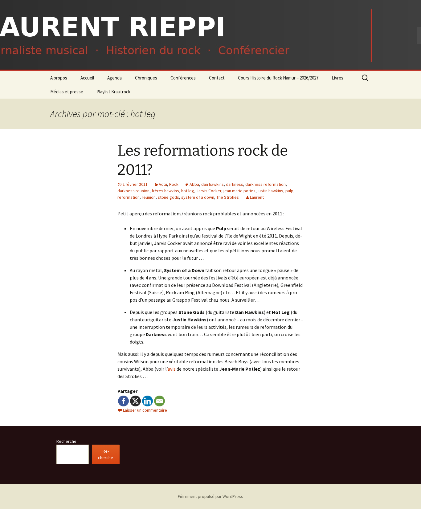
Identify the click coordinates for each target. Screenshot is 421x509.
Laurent (257, 197)
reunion (149, 197)
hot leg (187, 190)
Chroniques (146, 78)
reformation (128, 197)
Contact (217, 78)
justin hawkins (270, 190)
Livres (337, 78)
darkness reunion (133, 190)
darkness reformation (265, 184)
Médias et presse (66, 92)
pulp (289, 190)
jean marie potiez (239, 190)
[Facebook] (123, 401)
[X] (135, 401)
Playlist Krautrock (113, 92)
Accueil (87, 78)
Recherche (66, 441)
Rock (173, 184)
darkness (234, 184)
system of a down (197, 197)
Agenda (114, 78)
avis (172, 369)
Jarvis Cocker (208, 190)
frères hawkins (165, 190)
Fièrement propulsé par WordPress (210, 496)
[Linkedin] (147, 401)
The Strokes (227, 197)
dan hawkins (212, 184)
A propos (58, 78)
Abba (194, 184)
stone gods (168, 197)
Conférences (183, 78)
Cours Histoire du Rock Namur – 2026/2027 (278, 78)
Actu (163, 184)
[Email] (159, 401)
